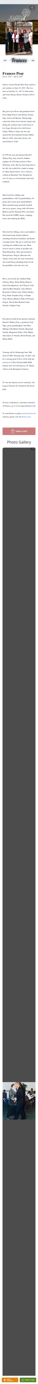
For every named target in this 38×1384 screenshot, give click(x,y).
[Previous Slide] (5, 1101)
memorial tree (28, 413)
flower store (26, 416)
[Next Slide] (33, 1101)
